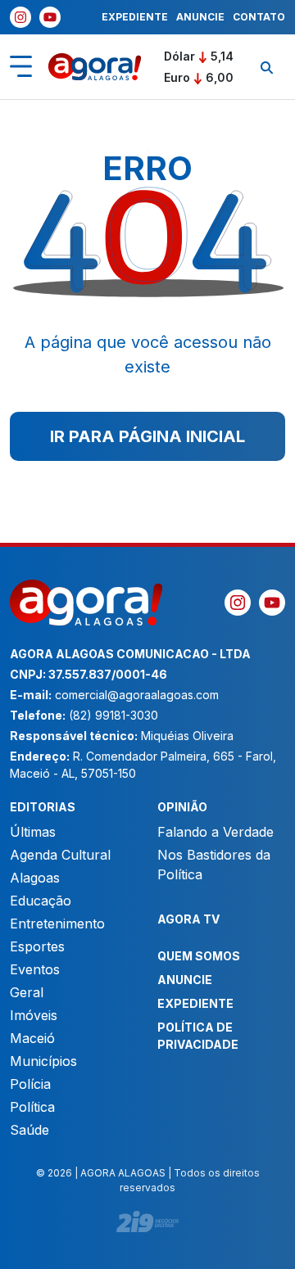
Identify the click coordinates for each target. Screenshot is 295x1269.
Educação (40, 900)
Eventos (35, 969)
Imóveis (33, 1015)
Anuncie (200, 17)
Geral (26, 992)
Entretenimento (57, 923)
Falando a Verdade (215, 832)
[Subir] (266, 1248)
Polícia (30, 1084)
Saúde (29, 1130)
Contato (259, 17)
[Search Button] (266, 66)
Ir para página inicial (147, 436)
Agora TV (188, 919)
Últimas (33, 832)
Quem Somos (198, 956)
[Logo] (94, 67)
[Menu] (21, 66)
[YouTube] (50, 17)
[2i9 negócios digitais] (147, 1221)
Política (32, 1107)
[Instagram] (20, 17)
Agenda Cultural (60, 855)
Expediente (135, 17)
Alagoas (35, 877)
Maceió (32, 1038)
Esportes (37, 946)
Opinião (182, 807)
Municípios (43, 1061)
